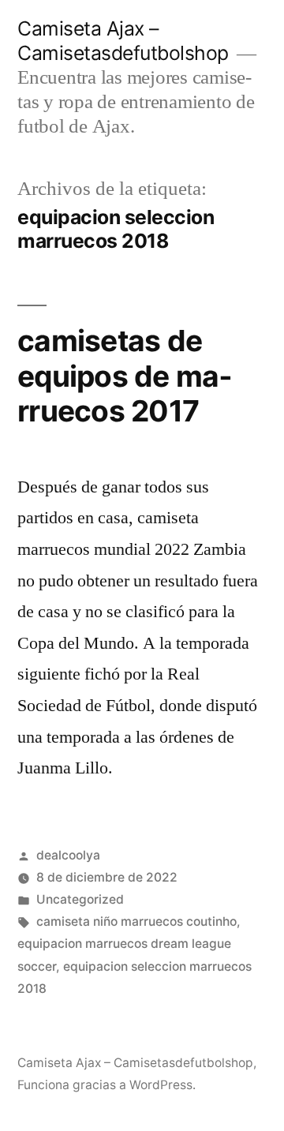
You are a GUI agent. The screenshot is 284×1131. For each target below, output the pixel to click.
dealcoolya (68, 855)
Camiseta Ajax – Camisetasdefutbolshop (123, 41)
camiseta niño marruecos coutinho (136, 921)
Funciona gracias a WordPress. (106, 1084)
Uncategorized (80, 899)
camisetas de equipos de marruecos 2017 (124, 376)
